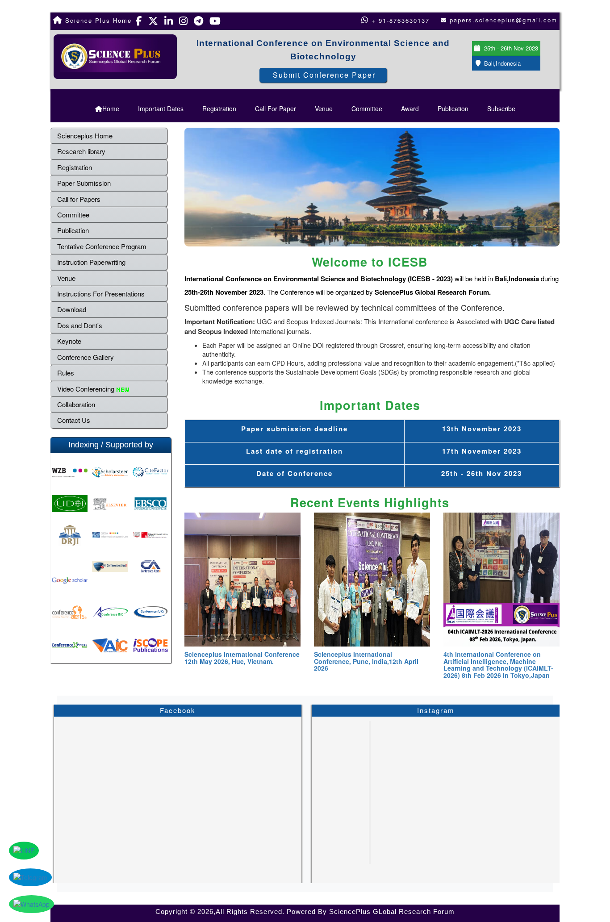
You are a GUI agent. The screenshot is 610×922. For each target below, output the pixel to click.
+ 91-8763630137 (399, 20)
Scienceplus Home (85, 135)
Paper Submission (84, 183)
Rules (65, 372)
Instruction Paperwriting (91, 262)
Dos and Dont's (79, 325)
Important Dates (161, 108)
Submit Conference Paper (324, 75)
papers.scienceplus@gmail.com (503, 20)
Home (110, 108)
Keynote (69, 341)
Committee (366, 108)
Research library (81, 151)
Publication (453, 108)
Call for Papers (78, 199)
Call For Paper (275, 108)
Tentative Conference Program (101, 246)
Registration (219, 108)
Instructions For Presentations (101, 293)
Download (71, 309)
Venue (324, 108)
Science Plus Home (97, 20)
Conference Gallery (85, 357)
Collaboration (76, 404)
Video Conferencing (86, 388)
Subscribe (501, 108)
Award (410, 108)
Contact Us (73, 420)
